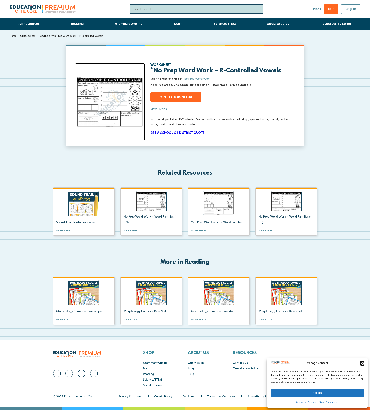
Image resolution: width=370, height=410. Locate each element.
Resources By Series (336, 24)
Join (331, 9)
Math (178, 24)
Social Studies (278, 24)
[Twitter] (81, 373)
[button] (362, 363)
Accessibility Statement (263, 396)
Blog (191, 368)
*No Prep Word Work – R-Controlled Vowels (77, 36)
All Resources (29, 24)
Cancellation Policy (246, 368)
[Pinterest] (93, 373)
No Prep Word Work (197, 78)
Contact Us (240, 363)
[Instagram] (69, 373)
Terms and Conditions (222, 396)
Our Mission (196, 363)
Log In (350, 9)
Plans (317, 9)
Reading (77, 24)
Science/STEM (225, 24)
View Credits (158, 109)
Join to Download (176, 97)
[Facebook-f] (56, 373)
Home (13, 36)
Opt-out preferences (306, 402)
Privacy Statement (327, 402)
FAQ (191, 374)
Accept (317, 393)
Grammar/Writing (128, 24)
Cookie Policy (163, 396)
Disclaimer (190, 396)
